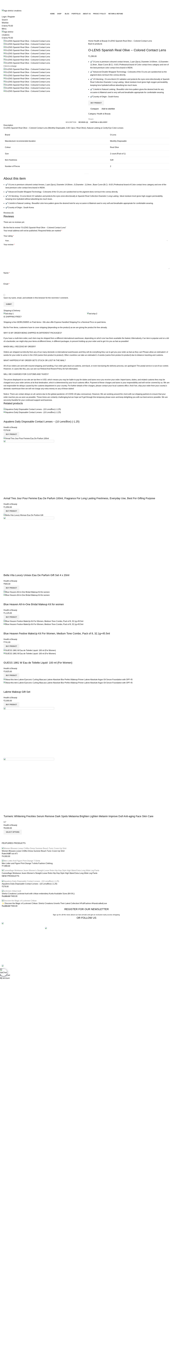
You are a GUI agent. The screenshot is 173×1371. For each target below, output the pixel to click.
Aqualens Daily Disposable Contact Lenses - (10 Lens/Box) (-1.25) (29, 884)
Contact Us (121, 942)
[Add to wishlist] (19, 417)
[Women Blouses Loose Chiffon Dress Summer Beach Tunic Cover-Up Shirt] (34, 848)
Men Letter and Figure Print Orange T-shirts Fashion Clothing (27, 863)
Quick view (13, 417)
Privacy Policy (123, 928)
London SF (93, 933)
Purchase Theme (153, 950)
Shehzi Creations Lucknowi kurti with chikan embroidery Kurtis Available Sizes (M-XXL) (38, 894)
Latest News (122, 946)
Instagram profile (153, 928)
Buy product (96, 103)
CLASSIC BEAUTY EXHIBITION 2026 (61, 946)
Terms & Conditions (125, 937)
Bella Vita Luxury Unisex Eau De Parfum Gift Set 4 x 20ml (36, 575)
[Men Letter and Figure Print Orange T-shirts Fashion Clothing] (21, 861)
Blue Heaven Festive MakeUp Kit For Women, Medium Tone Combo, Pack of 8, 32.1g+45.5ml (57, 633)
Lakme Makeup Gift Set (17, 691)
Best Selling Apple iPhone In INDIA (59, 955)
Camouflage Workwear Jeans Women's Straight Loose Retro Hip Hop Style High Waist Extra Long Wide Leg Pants (49, 873)
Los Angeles (93, 942)
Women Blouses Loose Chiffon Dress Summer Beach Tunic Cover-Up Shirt (33, 851)
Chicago (91, 946)
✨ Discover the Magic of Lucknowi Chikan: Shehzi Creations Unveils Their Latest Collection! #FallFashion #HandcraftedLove (54, 903)
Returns (120, 933)
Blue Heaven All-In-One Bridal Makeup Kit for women (34, 604)
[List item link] (22, 935)
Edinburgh (92, 937)
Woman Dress (152, 937)
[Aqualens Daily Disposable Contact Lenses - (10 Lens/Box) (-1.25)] (30, 881)
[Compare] (6, 417)
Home (91, 41)
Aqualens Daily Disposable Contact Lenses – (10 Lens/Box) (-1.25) (41, 421)
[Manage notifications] (5, 1366)
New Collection (152, 933)
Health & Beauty (101, 41)
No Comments (63, 941)
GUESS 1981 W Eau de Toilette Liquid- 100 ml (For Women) (38, 662)
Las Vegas (92, 950)
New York (92, 928)
